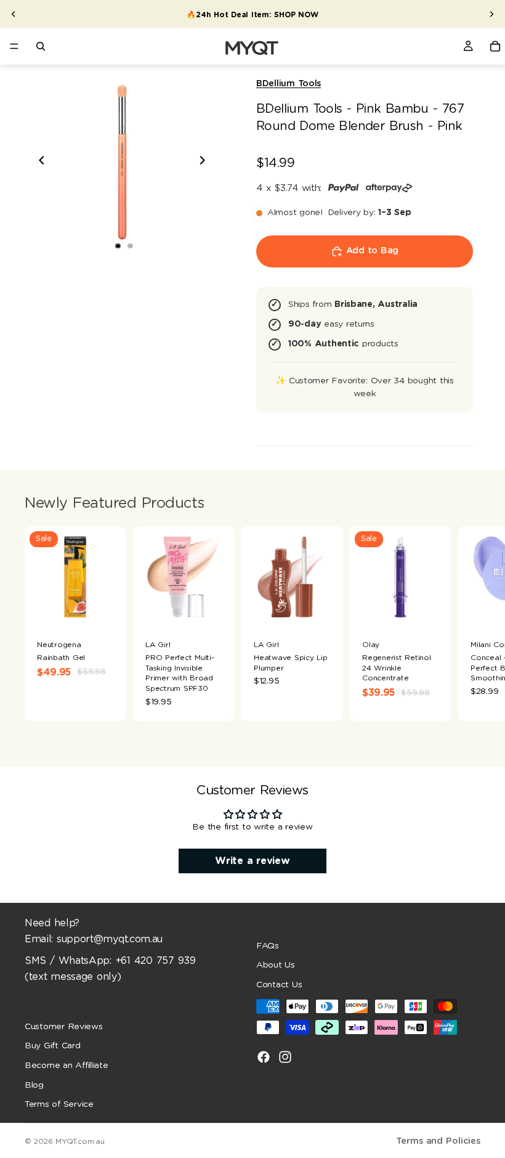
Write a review (252, 861)
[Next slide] (491, 14)
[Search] (40, 46)
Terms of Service (59, 1104)
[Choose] (106, 609)
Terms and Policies (438, 1141)
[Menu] (14, 46)
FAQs (267, 946)
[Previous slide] (13, 14)
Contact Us (279, 985)
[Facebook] (263, 1057)
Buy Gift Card (53, 1046)
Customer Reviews (64, 1026)
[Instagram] (285, 1057)
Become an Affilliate (66, 1065)
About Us (275, 965)
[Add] (215, 609)
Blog (34, 1085)
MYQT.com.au (79, 1141)
